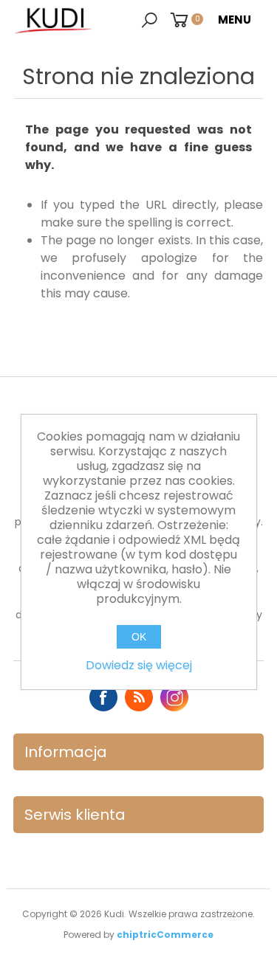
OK (138, 637)
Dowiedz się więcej (139, 665)
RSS (139, 697)
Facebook (103, 697)
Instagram (174, 697)
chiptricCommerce (165, 934)
